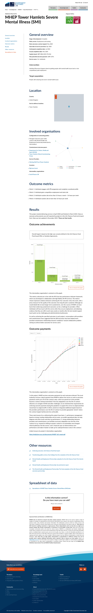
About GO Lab (78, 2)
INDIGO (20, 9)
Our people (36, 598)
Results (7, 46)
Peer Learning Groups (12, 594)
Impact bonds (10, 578)
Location (7, 38)
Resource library (37, 580)
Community (83, 7)
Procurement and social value (40, 592)
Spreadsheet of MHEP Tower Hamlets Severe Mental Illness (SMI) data (51, 488)
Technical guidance (64, 578)
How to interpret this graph (76, 287)
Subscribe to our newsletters (17, 569)
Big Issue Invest (33, 168)
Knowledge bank (64, 7)
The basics (53, 7)
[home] (15, 4)
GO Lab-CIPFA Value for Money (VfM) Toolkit (70, 580)
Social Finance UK (34, 174)
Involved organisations (11, 41)
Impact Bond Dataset (27, 9)
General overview (10, 35)
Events (8, 592)
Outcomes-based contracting (13, 576)
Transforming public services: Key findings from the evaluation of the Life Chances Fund (55, 455)
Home (6, 9)
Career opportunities (38, 600)
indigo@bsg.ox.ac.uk (34, 539)
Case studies (36, 578)
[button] (69, 107)
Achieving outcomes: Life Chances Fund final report (46, 451)
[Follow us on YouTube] (84, 569)
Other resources (9, 49)
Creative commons (37, 610)
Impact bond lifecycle (65, 576)
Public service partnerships (39, 594)
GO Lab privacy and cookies (13, 610)
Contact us (35, 602)
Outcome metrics (10, 44)
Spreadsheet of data (10, 52)
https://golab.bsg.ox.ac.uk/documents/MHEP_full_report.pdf (47, 434)
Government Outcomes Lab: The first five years (44, 589)
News (8, 591)
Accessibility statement (49, 610)
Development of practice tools (40, 596)
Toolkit (74, 7)
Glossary (35, 582)
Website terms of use (26, 610)
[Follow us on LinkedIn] (81, 569)
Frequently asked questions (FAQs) (15, 580)
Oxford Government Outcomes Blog (15, 589)
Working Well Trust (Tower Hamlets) (39, 162)
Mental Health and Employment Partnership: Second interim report (50, 465)
